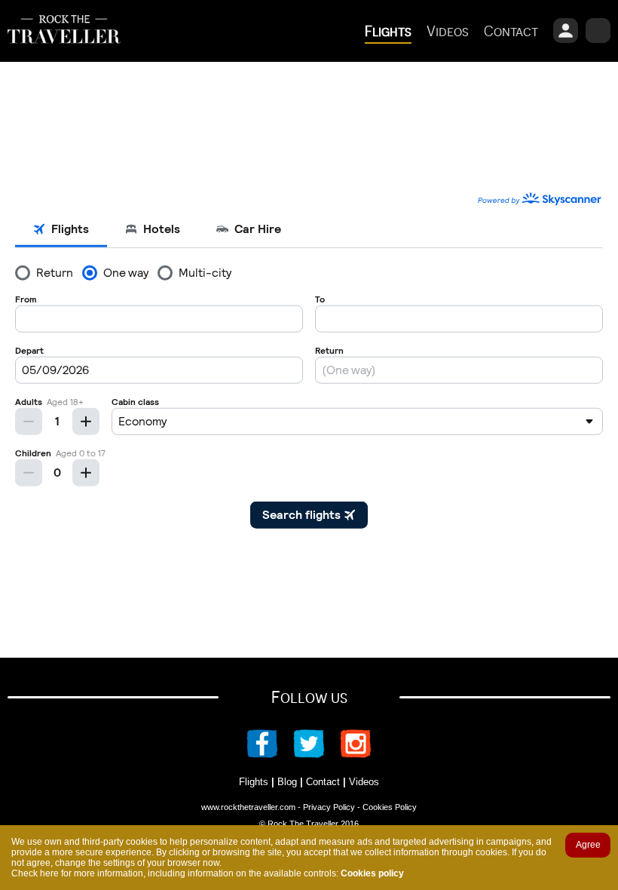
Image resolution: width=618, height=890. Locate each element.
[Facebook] (269, 753)
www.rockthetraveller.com (248, 807)
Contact (323, 781)
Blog (287, 781)
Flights (253, 781)
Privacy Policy (329, 807)
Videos (364, 781)
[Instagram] (348, 753)
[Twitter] (309, 753)
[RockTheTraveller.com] (64, 54)
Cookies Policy (390, 807)
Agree (588, 844)
